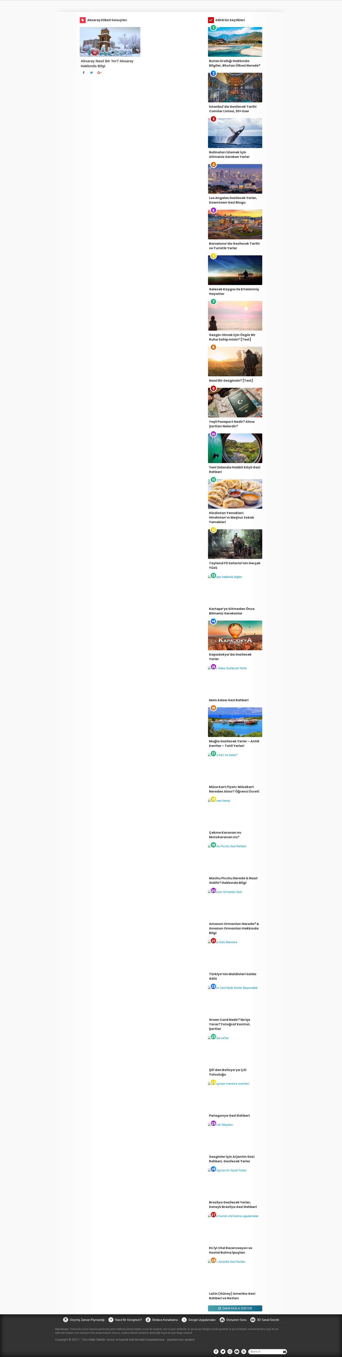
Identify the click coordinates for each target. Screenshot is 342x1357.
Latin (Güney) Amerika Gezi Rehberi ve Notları (232, 1295)
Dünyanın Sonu (236, 1319)
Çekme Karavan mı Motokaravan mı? (225, 834)
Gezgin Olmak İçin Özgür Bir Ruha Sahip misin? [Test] (232, 337)
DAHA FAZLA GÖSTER (237, 1308)
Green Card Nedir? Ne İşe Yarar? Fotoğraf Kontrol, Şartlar (229, 1024)
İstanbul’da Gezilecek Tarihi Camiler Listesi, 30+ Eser (232, 108)
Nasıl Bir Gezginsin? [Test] (231, 380)
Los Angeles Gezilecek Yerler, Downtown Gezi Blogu (233, 200)
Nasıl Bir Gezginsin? (128, 1319)
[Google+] (100, 72)
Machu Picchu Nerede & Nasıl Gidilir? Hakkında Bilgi (233, 880)
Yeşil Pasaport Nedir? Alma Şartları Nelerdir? (232, 423)
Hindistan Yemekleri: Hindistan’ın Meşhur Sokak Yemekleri (231, 517)
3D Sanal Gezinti (267, 1319)
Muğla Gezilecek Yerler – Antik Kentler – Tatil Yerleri (234, 743)
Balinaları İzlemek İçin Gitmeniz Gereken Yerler (229, 154)
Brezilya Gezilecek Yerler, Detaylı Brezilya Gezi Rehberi (233, 1204)
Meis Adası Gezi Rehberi (229, 700)
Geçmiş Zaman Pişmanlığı (86, 1319)
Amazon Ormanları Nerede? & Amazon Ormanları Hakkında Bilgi (234, 928)
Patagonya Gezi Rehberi (229, 1115)
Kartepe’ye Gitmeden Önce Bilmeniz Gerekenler (232, 611)
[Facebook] (84, 72)
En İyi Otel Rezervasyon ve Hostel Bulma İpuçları (230, 1250)
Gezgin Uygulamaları (202, 1319)
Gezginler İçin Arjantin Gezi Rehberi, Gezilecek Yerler (232, 1159)
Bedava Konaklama (165, 1319)
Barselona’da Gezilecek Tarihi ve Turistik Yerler (234, 245)
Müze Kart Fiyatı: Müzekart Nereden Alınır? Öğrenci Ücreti (234, 789)
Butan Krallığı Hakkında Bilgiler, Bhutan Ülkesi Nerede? (234, 63)
